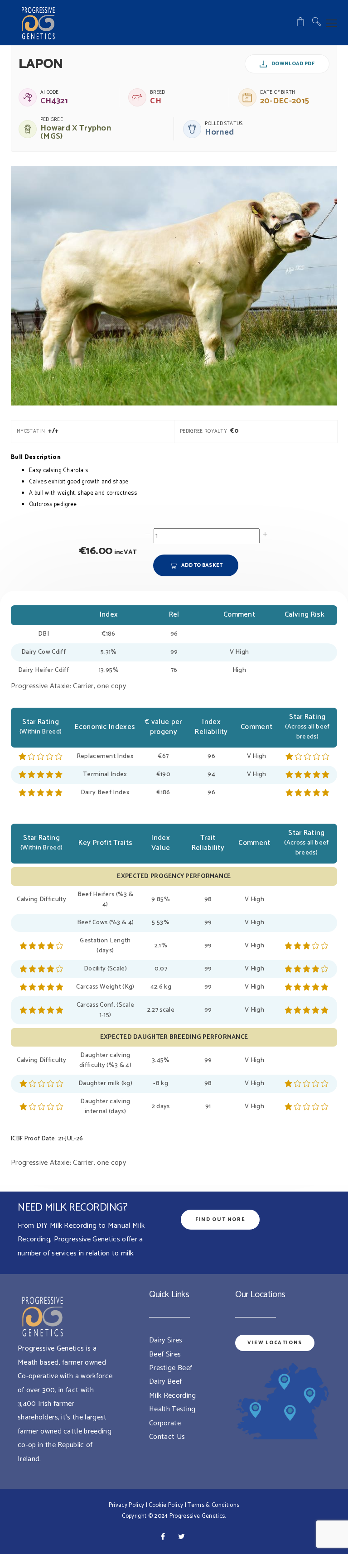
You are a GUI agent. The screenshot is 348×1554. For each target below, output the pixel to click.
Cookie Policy (166, 1505)
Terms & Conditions (213, 1505)
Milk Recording (172, 1396)
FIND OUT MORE (220, 1220)
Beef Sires (165, 1354)
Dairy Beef (165, 1381)
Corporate (165, 1423)
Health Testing (172, 1409)
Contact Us (167, 1437)
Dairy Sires (166, 1340)
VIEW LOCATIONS (274, 1343)
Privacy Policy (126, 1505)
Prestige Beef (170, 1368)
